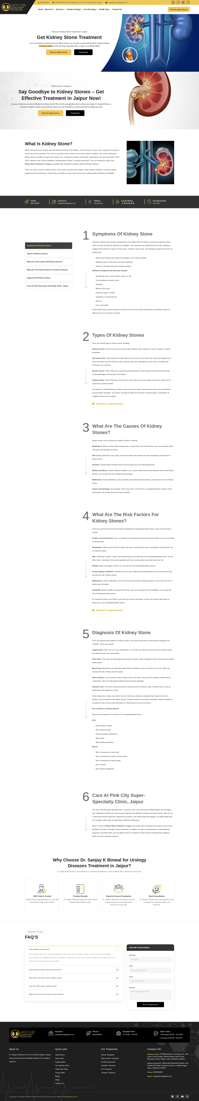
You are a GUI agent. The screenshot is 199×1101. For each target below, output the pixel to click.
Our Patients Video (62, 1065)
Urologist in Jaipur (45, 46)
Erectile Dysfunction (108, 1062)
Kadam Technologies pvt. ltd (67, 1097)
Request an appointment (109, 403)
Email (131, 966)
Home (40, 9)
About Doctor (60, 1055)
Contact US (59, 1083)
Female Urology (73, 9)
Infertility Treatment (108, 1065)
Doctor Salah (60, 1073)
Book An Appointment (58, 52)
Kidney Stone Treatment (110, 1058)
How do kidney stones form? (39, 949)
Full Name (132, 955)
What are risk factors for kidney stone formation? (46, 994)
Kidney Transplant (107, 1055)
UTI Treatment (106, 1069)
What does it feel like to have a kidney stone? (45, 978)
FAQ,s (57, 1080)
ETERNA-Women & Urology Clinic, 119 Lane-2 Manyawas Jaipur (78, 2)
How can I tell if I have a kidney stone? (43, 986)
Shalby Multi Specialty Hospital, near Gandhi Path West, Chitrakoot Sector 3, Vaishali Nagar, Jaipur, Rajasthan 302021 (167, 1065)
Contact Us (117, 9)
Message (132, 987)
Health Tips (104, 9)
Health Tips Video (61, 1069)
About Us (49, 9)
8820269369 (44, 2)
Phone (131, 977)
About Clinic (59, 1058)
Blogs (57, 1076)
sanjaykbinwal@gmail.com (117, 2)
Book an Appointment (178, 9)
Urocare (21, 1097)
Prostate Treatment (108, 1073)
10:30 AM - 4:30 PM (130, 1034)
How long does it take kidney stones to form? (45, 970)
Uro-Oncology (90, 9)
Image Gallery (60, 1062)
